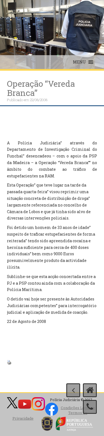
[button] (79, 62)
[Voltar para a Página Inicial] (90, 390)
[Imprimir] (9, 361)
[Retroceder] (73, 390)
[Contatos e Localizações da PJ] (90, 407)
